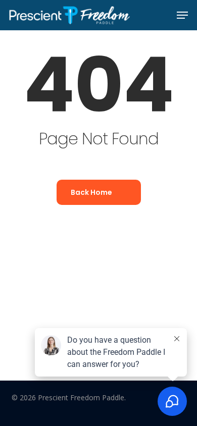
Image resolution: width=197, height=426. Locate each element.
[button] (182, 15)
